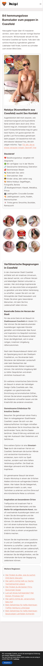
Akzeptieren (7, 663)
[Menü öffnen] (40, 3)
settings (16, 659)
